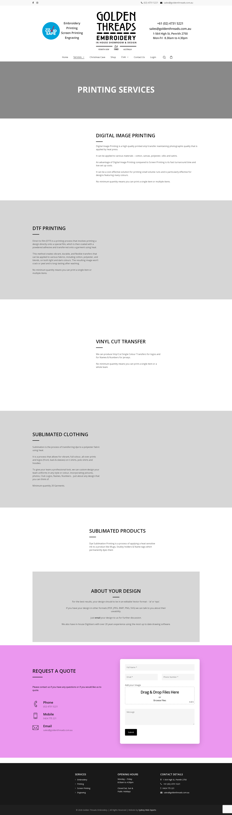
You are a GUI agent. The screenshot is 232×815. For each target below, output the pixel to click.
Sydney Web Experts (147, 810)
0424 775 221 (168, 788)
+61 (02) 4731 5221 (171, 784)
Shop (113, 57)
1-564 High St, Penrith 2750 (174, 779)
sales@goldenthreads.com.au (178, 2)
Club (123, 57)
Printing (80, 784)
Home (65, 57)
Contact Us (139, 57)
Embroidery (82, 779)
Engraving (81, 792)
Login (153, 57)
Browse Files (159, 700)
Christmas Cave (97, 57)
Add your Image (133, 685)
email (97, 617)
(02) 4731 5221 (151, 2)
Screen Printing (83, 788)
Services (77, 57)
